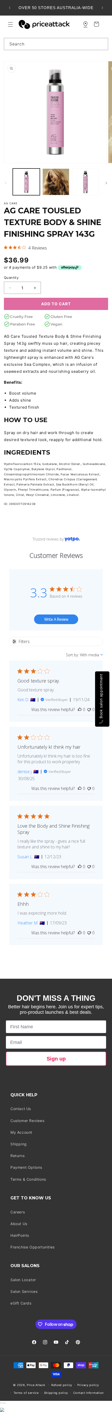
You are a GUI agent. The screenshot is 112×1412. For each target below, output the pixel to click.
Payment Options (26, 1167)
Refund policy (61, 1385)
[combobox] (56, 44)
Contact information (88, 1393)
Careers (17, 1212)
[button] (10, 24)
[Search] (102, 44)
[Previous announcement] (9, 7)
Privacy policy (88, 1385)
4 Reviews (37, 248)
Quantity (11, 277)
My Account (21, 1132)
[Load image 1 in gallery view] (26, 181)
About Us (18, 1223)
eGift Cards (21, 1303)
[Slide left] (5, 183)
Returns (17, 1155)
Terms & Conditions (28, 1179)
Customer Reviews (27, 1120)
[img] (6, 247)
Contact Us (20, 1108)
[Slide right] (106, 183)
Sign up (56, 1059)
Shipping (18, 1144)
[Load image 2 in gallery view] (56, 181)
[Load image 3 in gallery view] (85, 181)
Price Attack (36, 1385)
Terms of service (26, 1393)
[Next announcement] (102, 7)
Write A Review (56, 619)
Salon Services (24, 1291)
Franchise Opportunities (32, 1247)
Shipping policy (56, 1393)
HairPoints (19, 1235)
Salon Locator (23, 1280)
